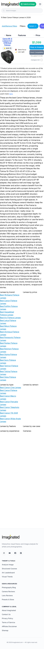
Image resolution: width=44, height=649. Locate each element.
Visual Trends (7, 577)
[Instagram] (4, 553)
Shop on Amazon (36, 47)
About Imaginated (9, 610)
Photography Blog (9, 587)
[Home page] (10, 4)
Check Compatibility (36, 52)
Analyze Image (7, 565)
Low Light (21, 52)
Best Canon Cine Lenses (10, 387)
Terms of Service (8, 622)
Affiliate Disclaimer (9, 626)
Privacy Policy (7, 618)
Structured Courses (9, 569)
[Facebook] (15, 553)
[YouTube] (10, 553)
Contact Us (6, 614)
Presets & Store (8, 599)
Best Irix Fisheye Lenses (10, 317)
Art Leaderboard (8, 573)
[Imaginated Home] (10, 537)
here (11, 94)
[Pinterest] (21, 553)
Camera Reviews (8, 591)
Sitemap (5, 630)
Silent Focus (22, 50)
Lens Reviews (7, 595)
